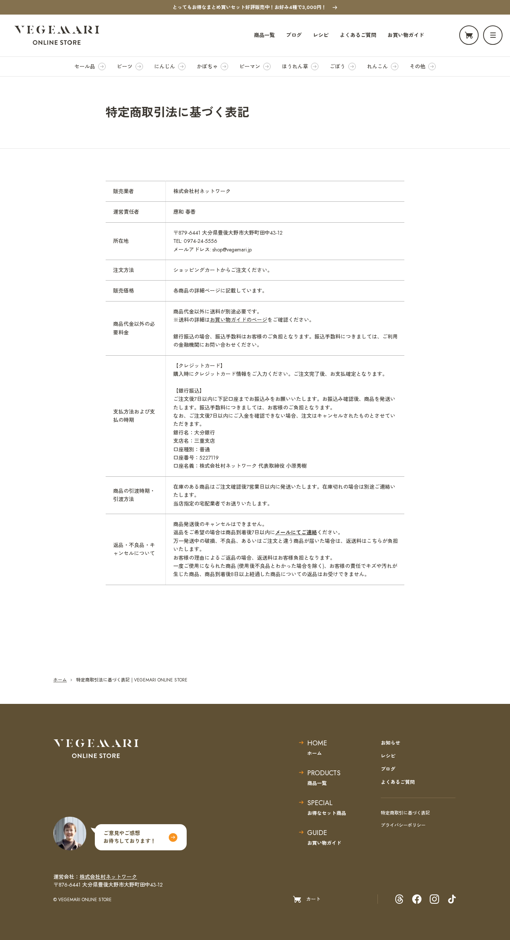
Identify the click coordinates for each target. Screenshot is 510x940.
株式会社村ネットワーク (108, 877)
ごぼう (337, 66)
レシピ (321, 35)
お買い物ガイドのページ (238, 320)
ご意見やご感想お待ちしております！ (129, 837)
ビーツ (125, 66)
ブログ (294, 35)
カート (313, 899)
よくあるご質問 (358, 35)
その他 (417, 66)
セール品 (84, 66)
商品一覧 (264, 35)
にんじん (164, 66)
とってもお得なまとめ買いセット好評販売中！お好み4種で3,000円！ (249, 7)
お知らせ (390, 742)
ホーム (60, 680)
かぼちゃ (207, 66)
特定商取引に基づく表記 (405, 813)
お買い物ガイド (406, 35)
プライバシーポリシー (403, 825)
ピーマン (249, 66)
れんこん (377, 66)
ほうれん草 (295, 66)
